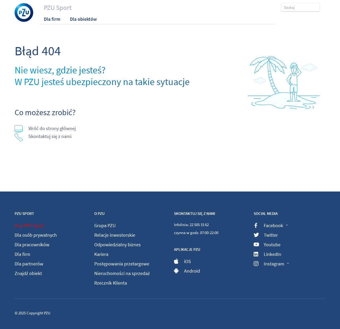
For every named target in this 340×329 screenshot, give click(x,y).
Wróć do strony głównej (52, 128)
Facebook (273, 225)
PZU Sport (57, 7)
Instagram (274, 264)
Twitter (271, 235)
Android (192, 271)
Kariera (101, 254)
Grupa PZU (105, 225)
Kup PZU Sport (29, 225)
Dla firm (22, 254)
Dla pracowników (32, 244)
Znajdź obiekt (28, 273)
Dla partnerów (29, 264)
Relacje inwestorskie (114, 235)
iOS (187, 261)
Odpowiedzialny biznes (117, 244)
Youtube (272, 244)
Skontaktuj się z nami (49, 136)
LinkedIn (272, 254)
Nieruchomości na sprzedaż (122, 273)
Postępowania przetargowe (121, 264)
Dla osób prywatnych (36, 235)
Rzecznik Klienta (110, 283)
